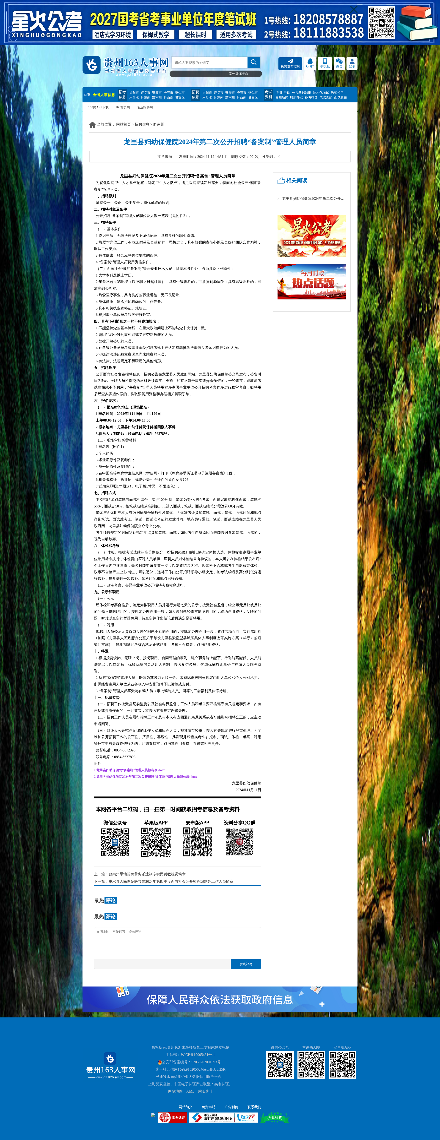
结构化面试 (321, 92)
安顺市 (157, 92)
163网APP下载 (98, 107)
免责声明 (208, 1107)
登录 (352, 66)
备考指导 (311, 97)
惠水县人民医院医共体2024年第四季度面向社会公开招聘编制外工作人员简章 (171, 881)
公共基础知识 (301, 92)
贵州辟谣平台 (238, 73)
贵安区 (180, 97)
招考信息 (122, 94)
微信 (339, 66)
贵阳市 (134, 92)
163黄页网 (123, 107)
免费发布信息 (290, 66)
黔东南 (145, 97)
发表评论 (245, 964)
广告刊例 (231, 1107)
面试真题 (340, 97)
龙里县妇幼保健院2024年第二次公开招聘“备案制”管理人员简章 (314, 198)
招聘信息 (195, 94)
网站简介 (185, 1107)
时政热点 (296, 97)
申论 (287, 92)
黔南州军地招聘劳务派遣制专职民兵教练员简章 (147, 874)
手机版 (325, 66)
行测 (278, 92)
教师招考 (337, 92)
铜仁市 (180, 92)
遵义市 (145, 92)
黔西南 (168, 97)
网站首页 (123, 124)
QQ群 (310, 66)
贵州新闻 (281, 97)
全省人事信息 (104, 95)
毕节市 (168, 92)
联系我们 (254, 1107)
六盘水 (134, 97)
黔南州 (157, 97)
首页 (87, 94)
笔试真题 (325, 97)
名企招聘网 (145, 107)
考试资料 (268, 94)
